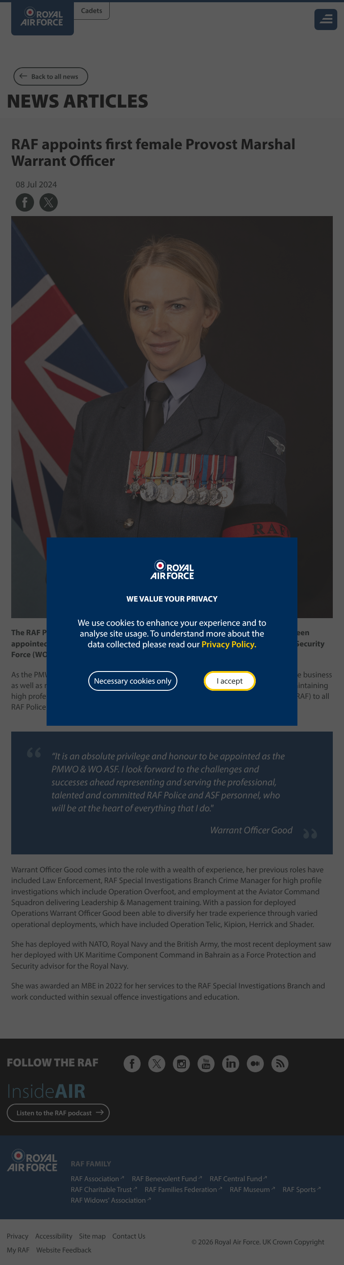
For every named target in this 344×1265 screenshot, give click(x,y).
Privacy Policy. (229, 644)
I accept (230, 681)
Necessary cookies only (133, 681)
